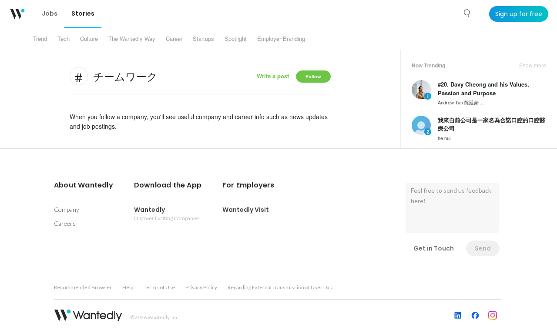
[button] (83, 185)
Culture (89, 38)
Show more (532, 65)
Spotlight (236, 38)
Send (483, 248)
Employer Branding (281, 38)
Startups (203, 38)
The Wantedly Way (131, 38)
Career (174, 38)
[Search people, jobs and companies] (467, 13)
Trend (40, 38)
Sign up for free (518, 14)
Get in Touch (433, 248)
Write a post (273, 76)
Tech (63, 38)
